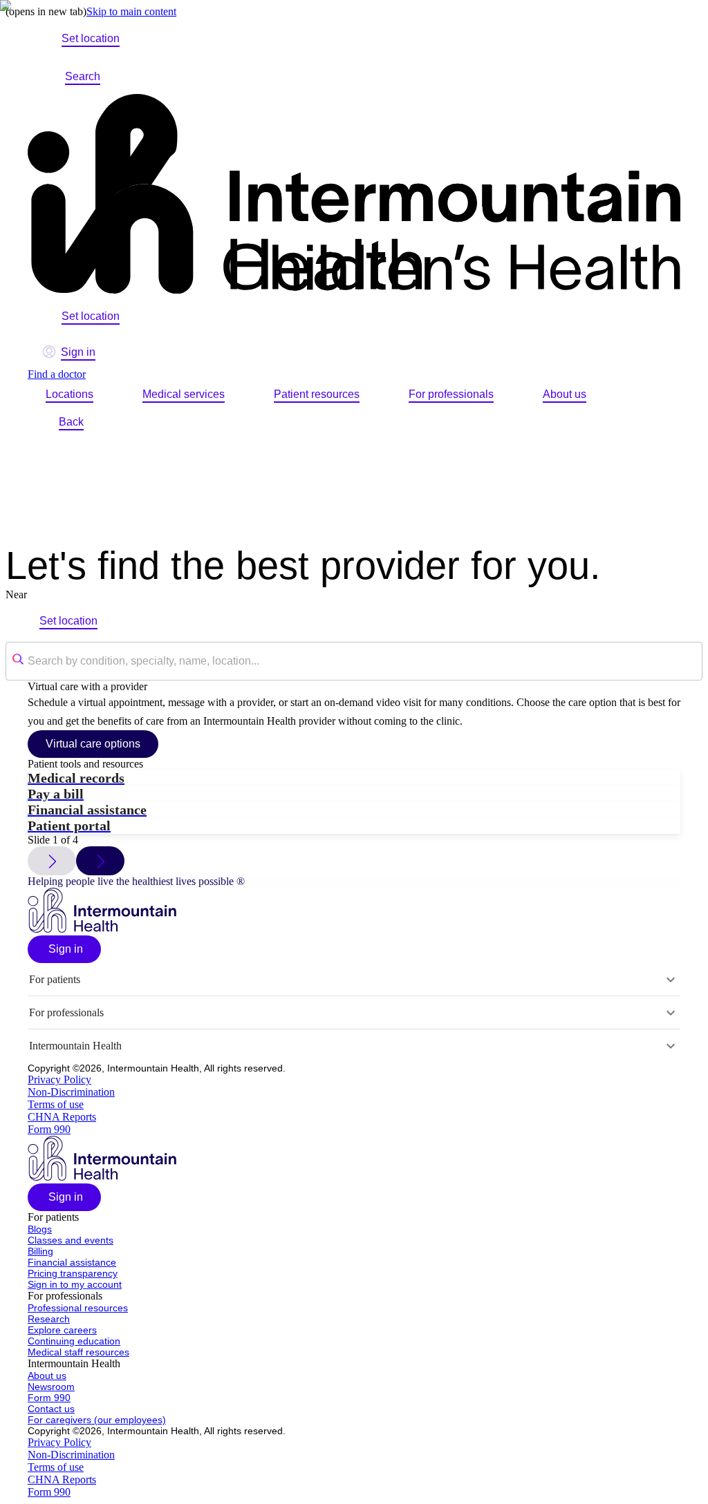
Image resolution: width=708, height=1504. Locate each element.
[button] (64, 949)
